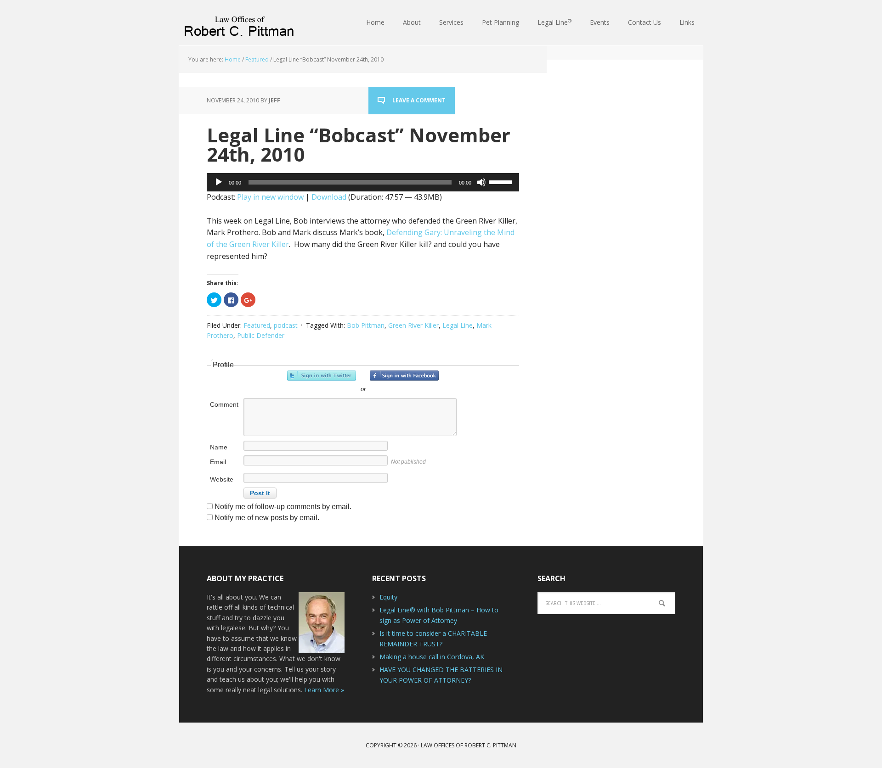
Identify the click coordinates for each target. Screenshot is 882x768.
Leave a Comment (419, 100)
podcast (286, 325)
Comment (224, 404)
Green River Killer (413, 325)
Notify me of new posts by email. (267, 517)
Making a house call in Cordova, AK (431, 656)
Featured (256, 325)
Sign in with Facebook (404, 375)
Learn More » (324, 689)
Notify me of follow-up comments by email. (283, 506)
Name (218, 447)
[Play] (218, 182)
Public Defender (260, 335)
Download (328, 197)
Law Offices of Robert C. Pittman (239, 23)
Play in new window (270, 197)
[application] (363, 182)
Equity (388, 597)
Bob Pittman (365, 325)
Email (218, 461)
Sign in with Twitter (321, 375)
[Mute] (481, 182)
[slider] (501, 181)
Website (221, 479)
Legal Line (457, 325)
